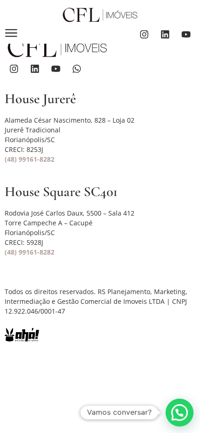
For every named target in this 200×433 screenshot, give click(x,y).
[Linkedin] (165, 34)
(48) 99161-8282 (29, 159)
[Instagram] (144, 34)
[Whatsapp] (76, 68)
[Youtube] (186, 34)
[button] (179, 412)
